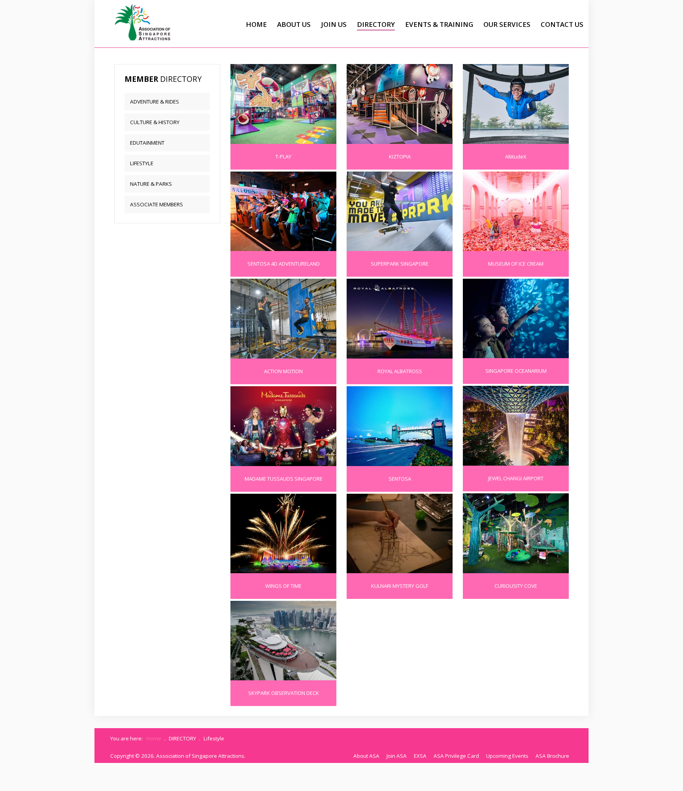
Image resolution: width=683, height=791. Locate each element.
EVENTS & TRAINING (439, 24)
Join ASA (397, 755)
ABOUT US (294, 24)
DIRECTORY (376, 24)
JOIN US (334, 24)
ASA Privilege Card (456, 755)
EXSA (420, 755)
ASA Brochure (552, 755)
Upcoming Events (507, 755)
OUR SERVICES (506, 24)
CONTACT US (562, 24)
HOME (256, 24)
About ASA (366, 755)
